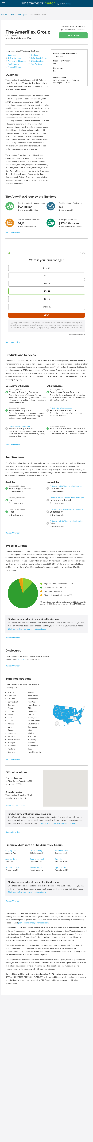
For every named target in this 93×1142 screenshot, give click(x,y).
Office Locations (37, 61)
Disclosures (35, 55)
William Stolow (36, 867)
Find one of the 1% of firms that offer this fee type (66, 486)
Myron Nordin (60, 867)
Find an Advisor (73, 35)
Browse (4, 15)
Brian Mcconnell (37, 859)
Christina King (36, 850)
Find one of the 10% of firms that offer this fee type (66, 521)
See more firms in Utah (15, 805)
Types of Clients (14, 67)
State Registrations (38, 58)
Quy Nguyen (10, 850)
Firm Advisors (36, 64)
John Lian (59, 859)
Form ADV (22, 659)
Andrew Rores (11, 859)
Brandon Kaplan (61, 850)
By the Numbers (14, 58)
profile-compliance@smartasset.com (33, 923)
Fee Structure (13, 64)
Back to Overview (13, 232)
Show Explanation (17, 492)
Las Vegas (21, 15)
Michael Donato (12, 867)
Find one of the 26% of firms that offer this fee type (67, 498)
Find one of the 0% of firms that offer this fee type (66, 509)
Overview (12, 55)
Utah (12, 15)
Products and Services (17, 61)
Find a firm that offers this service (20, 426)
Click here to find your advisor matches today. (27, 629)
